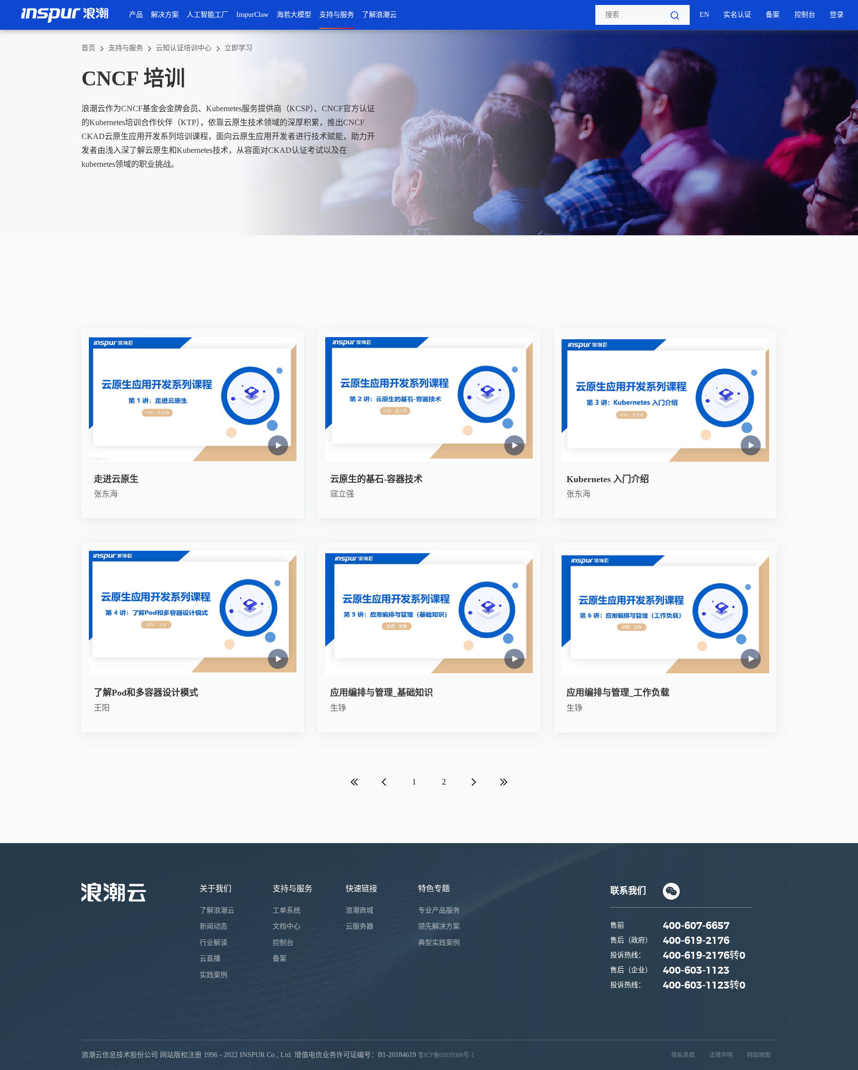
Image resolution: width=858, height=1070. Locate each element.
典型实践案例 (439, 942)
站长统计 (488, 1055)
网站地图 (759, 1055)
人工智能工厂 (207, 14)
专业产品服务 (439, 910)
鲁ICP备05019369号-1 (446, 1055)
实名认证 (737, 14)
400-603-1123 (696, 971)
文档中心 (286, 926)
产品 (136, 14)
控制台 (804, 14)
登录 (837, 14)
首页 (88, 48)
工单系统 (286, 910)
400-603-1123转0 (704, 986)
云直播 (210, 958)
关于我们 (215, 888)
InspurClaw (252, 14)
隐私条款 (683, 1055)
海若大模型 (294, 14)
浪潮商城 (359, 910)
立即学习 (238, 48)
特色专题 (434, 888)
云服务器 (359, 926)
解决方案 (165, 14)
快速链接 (361, 888)
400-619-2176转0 (704, 956)
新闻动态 (213, 926)
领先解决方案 (439, 926)
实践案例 (213, 975)
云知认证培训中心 (184, 48)
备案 (773, 14)
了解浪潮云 (379, 14)
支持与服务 (336, 14)
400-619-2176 (696, 941)
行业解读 (213, 942)
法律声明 (721, 1055)
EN (704, 14)
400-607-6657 (696, 926)
